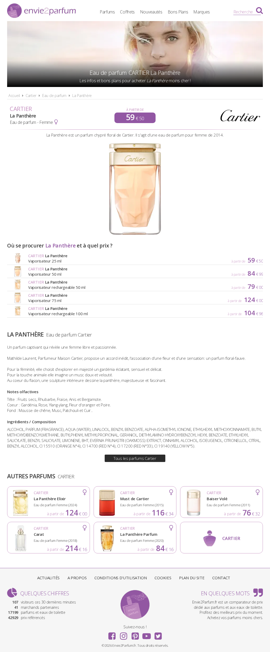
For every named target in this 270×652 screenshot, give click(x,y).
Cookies (163, 577)
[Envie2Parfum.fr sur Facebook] (112, 634)
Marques (201, 12)
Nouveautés (151, 12)
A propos (77, 577)
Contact (221, 577)
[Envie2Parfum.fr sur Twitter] (158, 634)
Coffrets (127, 12)
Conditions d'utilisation (120, 577)
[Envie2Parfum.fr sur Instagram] (123, 634)
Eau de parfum (54, 95)
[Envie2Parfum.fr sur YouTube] (146, 634)
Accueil (14, 95)
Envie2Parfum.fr (41, 11)
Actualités (48, 577)
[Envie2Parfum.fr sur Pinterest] (135, 634)
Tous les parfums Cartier (135, 458)
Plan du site (191, 577)
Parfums (107, 12)
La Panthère (82, 95)
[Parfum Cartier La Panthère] (135, 233)
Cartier (31, 95)
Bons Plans (178, 12)
